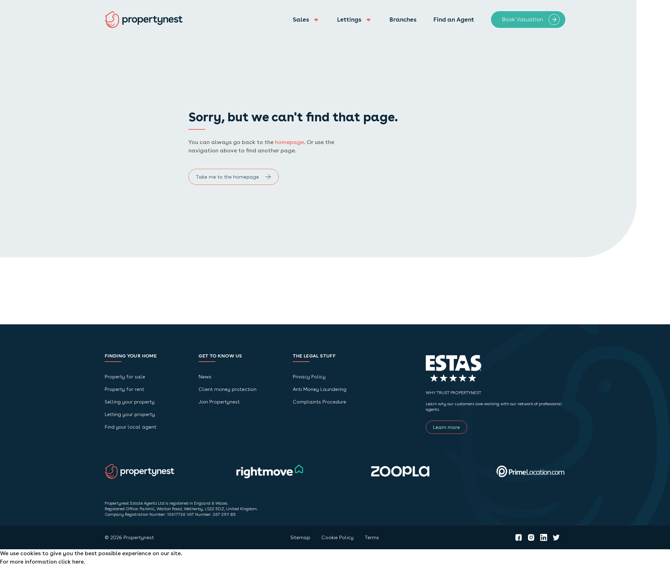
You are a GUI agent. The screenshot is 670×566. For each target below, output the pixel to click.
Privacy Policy (309, 376)
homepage (289, 142)
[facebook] (518, 537)
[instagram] (531, 537)
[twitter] (556, 537)
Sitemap (300, 537)
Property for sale (125, 376)
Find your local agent (130, 427)
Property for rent (124, 389)
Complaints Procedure (319, 402)
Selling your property (130, 402)
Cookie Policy (337, 537)
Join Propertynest (219, 402)
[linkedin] (543, 537)
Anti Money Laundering (320, 389)
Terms (372, 537)
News (205, 376)
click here (71, 561)
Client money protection (227, 389)
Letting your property (130, 414)
